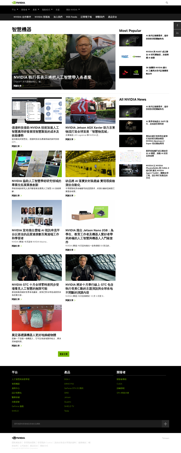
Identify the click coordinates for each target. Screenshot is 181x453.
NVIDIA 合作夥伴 (22, 16)
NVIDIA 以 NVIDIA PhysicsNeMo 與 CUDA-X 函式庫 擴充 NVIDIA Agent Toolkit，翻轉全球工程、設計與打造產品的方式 (157, 171)
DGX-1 (67, 379)
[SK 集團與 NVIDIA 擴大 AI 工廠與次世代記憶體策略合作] (130, 72)
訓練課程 (121, 388)
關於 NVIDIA (71, 9)
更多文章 (64, 354)
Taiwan (165, 438)
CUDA (119, 384)
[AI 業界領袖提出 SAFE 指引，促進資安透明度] (130, 126)
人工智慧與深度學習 (21, 379)
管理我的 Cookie (45, 442)
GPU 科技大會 (123, 393)
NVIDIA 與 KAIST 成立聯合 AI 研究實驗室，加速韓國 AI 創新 (157, 54)
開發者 (24, 9)
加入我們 (58, 16)
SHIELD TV (69, 406)
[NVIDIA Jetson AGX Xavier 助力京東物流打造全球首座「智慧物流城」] (90, 110)
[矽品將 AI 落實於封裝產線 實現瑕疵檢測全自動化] (90, 164)
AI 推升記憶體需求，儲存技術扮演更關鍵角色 (157, 37)
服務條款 (82, 442)
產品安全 (112, 16)
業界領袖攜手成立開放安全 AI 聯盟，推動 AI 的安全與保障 (157, 153)
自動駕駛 (16, 402)
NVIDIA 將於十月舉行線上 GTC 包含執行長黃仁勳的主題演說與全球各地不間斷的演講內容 (89, 288)
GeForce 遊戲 (18, 406)
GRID (66, 393)
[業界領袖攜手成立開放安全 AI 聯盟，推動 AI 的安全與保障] (130, 156)
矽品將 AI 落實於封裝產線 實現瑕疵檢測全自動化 (90, 183)
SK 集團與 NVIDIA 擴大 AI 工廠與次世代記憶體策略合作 (157, 70)
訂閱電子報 (86, 16)
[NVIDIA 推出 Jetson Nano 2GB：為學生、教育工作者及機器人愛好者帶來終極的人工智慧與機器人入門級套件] (90, 213)
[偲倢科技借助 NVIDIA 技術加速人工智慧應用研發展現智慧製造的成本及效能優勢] (37, 110)
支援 (58, 9)
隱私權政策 (17, 442)
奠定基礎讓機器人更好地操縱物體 (34, 335)
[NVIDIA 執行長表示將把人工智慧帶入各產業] (63, 62)
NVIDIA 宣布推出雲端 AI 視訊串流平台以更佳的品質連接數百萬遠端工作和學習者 (36, 234)
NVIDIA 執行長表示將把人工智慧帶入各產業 (52, 77)
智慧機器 (16, 384)
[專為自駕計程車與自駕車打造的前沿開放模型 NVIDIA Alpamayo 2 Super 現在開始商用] (130, 141)
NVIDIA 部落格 (42, 16)
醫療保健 (16, 397)
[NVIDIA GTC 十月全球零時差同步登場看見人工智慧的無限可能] (37, 267)
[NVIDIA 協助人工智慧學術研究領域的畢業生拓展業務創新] (37, 164)
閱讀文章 (18, 86)
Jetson (67, 397)
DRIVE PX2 (69, 384)
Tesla (66, 411)
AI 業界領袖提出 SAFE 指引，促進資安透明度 (157, 122)
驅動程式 (46, 9)
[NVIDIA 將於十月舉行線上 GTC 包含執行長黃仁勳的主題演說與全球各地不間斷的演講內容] (90, 267)
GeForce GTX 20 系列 (73, 388)
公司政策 (24, 445)
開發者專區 (122, 379)
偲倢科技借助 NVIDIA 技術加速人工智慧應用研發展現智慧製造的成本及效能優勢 (35, 131)
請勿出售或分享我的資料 (65, 442)
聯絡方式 (44, 445)
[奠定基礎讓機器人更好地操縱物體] (37, 318)
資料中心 (16, 388)
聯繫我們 (100, 16)
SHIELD (15, 411)
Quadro (67, 402)
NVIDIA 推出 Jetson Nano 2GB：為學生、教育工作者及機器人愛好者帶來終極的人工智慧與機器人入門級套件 (90, 236)
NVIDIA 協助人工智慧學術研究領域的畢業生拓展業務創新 (36, 183)
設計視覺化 (17, 393)
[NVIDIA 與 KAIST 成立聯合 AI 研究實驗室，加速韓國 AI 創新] (130, 56)
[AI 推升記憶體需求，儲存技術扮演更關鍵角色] (130, 40)
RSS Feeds (71, 16)
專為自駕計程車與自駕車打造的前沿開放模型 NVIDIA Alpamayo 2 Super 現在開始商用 (157, 140)
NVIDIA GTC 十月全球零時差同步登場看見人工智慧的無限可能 (35, 286)
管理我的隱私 (30, 442)
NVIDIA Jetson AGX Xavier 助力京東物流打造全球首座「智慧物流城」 (90, 129)
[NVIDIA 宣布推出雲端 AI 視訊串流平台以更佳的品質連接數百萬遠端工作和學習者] (37, 213)
